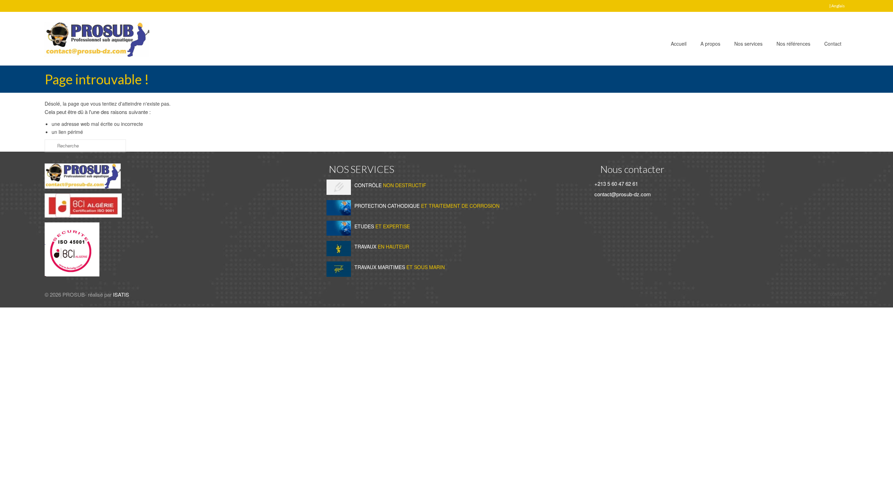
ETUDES (382, 226)
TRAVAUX (381, 246)
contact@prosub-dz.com (622, 194)
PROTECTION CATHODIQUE (427, 205)
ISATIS (121, 294)
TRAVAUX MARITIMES (399, 267)
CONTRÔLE (390, 185)
